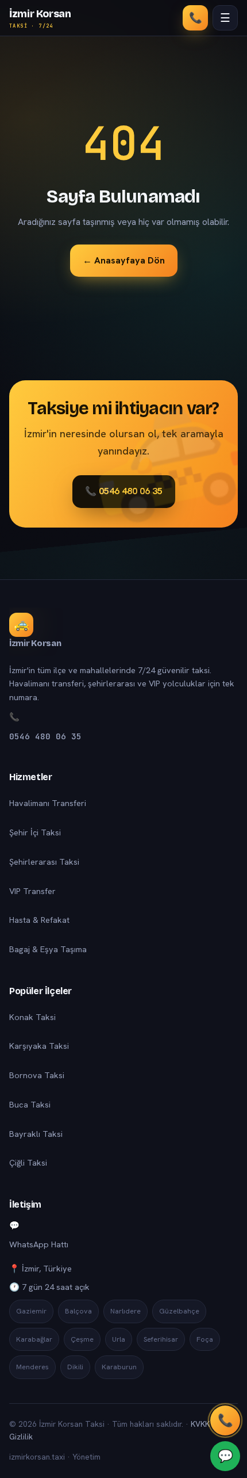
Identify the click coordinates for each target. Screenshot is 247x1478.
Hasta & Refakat (39, 920)
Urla (118, 1339)
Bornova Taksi (36, 1075)
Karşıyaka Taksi (39, 1046)
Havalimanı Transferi (47, 803)
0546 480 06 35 (45, 736)
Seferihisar (161, 1339)
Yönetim (86, 1457)
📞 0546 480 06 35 (124, 491)
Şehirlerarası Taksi (44, 862)
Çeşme (82, 1339)
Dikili (75, 1367)
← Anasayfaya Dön (124, 260)
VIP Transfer (32, 891)
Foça (204, 1339)
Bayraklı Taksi (36, 1134)
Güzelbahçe (179, 1311)
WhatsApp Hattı (38, 1244)
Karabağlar (34, 1339)
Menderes (32, 1367)
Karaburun (119, 1367)
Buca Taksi (30, 1104)
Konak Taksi (32, 1017)
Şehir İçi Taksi (35, 832)
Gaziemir (31, 1311)
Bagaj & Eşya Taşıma (48, 949)
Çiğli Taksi (28, 1163)
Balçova (78, 1311)
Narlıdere (125, 1311)
